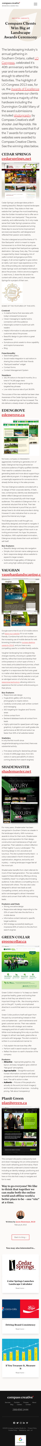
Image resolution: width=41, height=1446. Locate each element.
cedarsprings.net (16, 158)
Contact (28, 1404)
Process (26, 1402)
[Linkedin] (24, 1423)
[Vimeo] (27, 1423)
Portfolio (17, 1402)
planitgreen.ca (14, 1102)
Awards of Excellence (25, 89)
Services (7, 1402)
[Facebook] (14, 1423)
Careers (19, 1404)
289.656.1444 (20, 1410)
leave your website (12, 634)
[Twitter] (18, 1423)
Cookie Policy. (12, 1430)
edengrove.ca (13, 414)
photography (22, 115)
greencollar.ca (14, 941)
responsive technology (11, 682)
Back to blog (19, 1237)
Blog (11, 1404)
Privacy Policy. (32, 1428)
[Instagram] (21, 1423)
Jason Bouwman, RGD (25, 1222)
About (34, 1402)
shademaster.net (16, 771)
